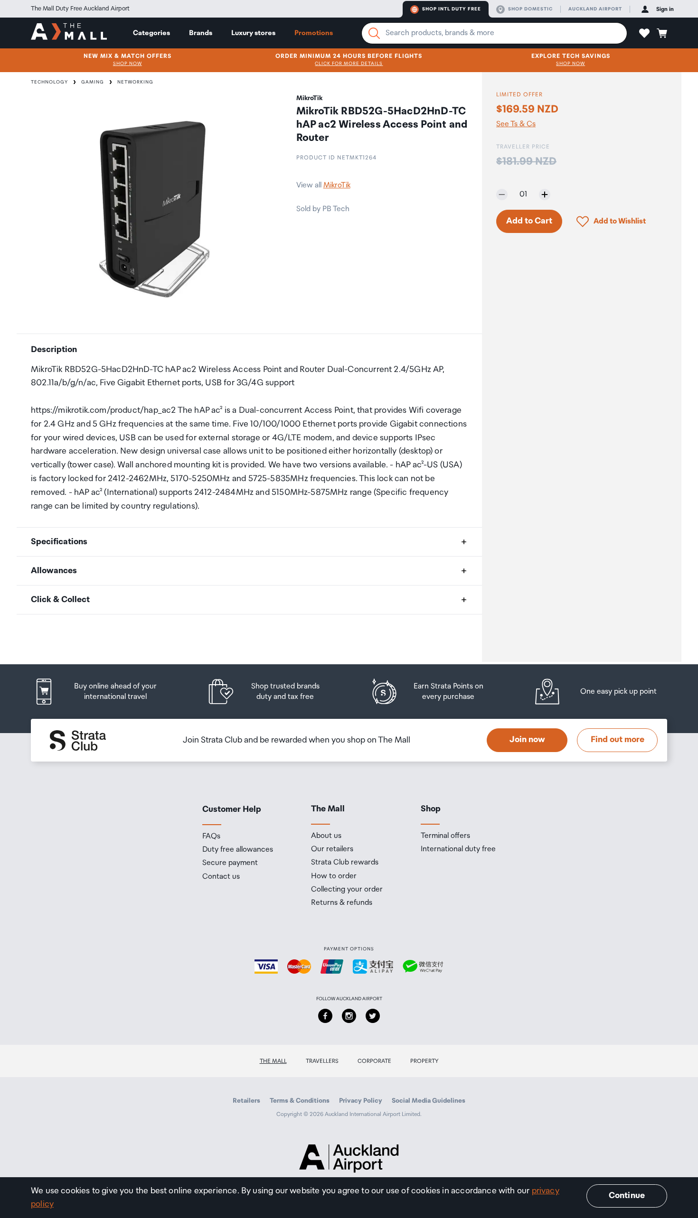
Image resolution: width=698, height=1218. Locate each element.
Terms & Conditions (300, 1101)
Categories (151, 33)
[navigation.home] (69, 32)
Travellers (322, 1061)
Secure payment (230, 863)
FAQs (211, 836)
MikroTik (336, 185)
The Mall (273, 1061)
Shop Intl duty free (451, 9)
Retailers (246, 1101)
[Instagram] (349, 1016)
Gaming (92, 82)
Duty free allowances (237, 850)
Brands (200, 33)
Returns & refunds (341, 903)
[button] (644, 33)
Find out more (617, 739)
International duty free (458, 849)
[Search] (374, 33)
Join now (527, 739)
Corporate (374, 1061)
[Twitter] (373, 1016)
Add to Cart (529, 221)
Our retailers (332, 849)
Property (424, 1061)
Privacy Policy (360, 1101)
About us (326, 836)
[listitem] (104, 691)
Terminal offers (445, 836)
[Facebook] (325, 1016)
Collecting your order (347, 889)
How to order (334, 876)
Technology (49, 82)
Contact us (221, 877)
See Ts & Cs (516, 124)
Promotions (313, 33)
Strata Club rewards (344, 862)
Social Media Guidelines (428, 1101)
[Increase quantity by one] (544, 194)
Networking (135, 82)
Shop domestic (530, 9)
